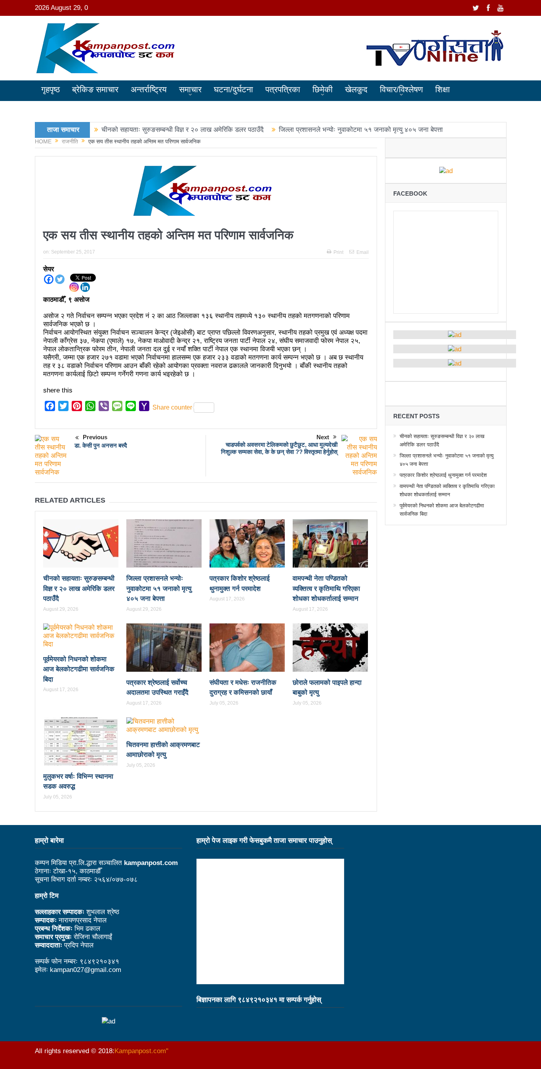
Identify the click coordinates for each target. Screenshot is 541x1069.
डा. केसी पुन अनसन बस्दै (100, 445)
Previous (95, 437)
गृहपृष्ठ (50, 89)
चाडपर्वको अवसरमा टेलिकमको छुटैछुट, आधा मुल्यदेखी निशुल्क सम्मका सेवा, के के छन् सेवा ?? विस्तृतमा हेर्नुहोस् (279, 448)
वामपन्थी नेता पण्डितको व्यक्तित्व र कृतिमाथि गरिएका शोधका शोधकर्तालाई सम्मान (326, 588)
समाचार (190, 89)
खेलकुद (356, 89)
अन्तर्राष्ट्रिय (149, 89)
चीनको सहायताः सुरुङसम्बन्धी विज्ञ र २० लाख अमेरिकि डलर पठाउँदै (182, 129)
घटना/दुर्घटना (233, 89)
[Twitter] (60, 279)
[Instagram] (74, 287)
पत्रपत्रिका (282, 89)
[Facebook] (48, 279)
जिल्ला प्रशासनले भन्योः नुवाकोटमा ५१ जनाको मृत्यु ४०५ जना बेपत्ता (361, 129)
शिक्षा (442, 89)
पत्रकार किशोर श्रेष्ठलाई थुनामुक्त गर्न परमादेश (443, 475)
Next (322, 437)
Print (338, 252)
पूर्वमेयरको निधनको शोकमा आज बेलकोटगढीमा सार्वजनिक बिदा (78, 669)
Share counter (172, 407)
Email (362, 252)
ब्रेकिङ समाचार (95, 89)
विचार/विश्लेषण (401, 89)
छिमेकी (322, 89)
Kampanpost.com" (141, 1051)
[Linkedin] (85, 287)
